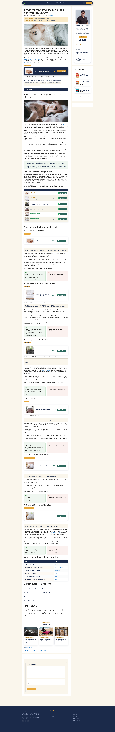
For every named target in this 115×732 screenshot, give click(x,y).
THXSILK (57, 573)
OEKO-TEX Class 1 (46, 370)
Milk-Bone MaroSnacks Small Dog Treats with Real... (84, 75)
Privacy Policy (75, 716)
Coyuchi (56, 564)
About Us (74, 712)
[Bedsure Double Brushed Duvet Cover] (30, 516)
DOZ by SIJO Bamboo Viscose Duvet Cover (39, 204)
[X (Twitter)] (83, 40)
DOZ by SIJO (57, 570)
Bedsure (56, 579)
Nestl (56, 576)
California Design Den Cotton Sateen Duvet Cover (40, 199)
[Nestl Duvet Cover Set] (30, 465)
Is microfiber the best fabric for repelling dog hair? (34, 588)
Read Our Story (83, 36)
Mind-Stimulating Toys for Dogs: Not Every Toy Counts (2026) (38, 648)
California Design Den (59, 567)
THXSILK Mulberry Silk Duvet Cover (37, 209)
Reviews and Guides (55, 2)
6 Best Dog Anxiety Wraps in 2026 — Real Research (82, 53)
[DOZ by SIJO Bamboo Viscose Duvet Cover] (30, 350)
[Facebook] (80, 40)
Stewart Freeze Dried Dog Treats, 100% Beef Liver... (84, 89)
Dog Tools (62, 2)
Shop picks (89, 2)
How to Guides (47, 2)
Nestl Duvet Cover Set (34, 214)
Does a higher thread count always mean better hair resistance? (37, 592)
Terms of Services (76, 718)
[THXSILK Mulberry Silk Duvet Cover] (30, 409)
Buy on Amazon (62, 71)
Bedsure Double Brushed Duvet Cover (38, 220)
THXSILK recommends (38, 437)
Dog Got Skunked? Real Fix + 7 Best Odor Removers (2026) (37, 650)
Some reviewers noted (55, 532)
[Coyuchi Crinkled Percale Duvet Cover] (29, 71)
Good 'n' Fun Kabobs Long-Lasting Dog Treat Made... (84, 82)
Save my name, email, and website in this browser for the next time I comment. (44, 685)
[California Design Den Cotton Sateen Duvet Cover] (30, 295)
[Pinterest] (85, 40)
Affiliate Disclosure (29, 20)
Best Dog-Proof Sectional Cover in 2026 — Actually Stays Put (82, 59)
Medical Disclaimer (29, 18)
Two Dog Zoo (25, 711)
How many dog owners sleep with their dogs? (33, 596)
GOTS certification (42, 261)
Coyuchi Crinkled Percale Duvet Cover (42, 71)
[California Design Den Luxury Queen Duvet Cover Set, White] (27, 198)
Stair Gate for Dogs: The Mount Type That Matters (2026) (82, 48)
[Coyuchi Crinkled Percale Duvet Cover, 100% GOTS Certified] (27, 193)
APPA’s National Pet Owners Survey (32, 59)
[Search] (84, 3)
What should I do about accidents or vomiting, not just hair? (36, 600)
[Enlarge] (66, 101)
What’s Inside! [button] (46, 89)
